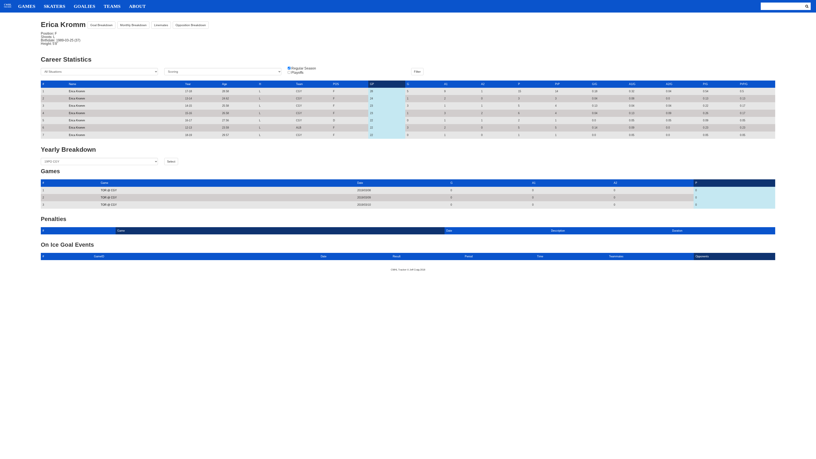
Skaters (54, 6)
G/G (594, 84)
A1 (446, 84)
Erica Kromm (77, 91)
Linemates (161, 25)
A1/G (632, 84)
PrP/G (744, 84)
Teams (112, 6)
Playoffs (297, 72)
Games (26, 6)
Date (360, 182)
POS (336, 84)
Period (469, 256)
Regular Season (303, 68)
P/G (705, 84)
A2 (482, 84)
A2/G (669, 84)
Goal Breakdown (101, 25)
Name (72, 84)
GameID (99, 256)
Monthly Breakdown (133, 25)
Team (299, 84)
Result (397, 256)
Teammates (616, 256)
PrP (557, 84)
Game (104, 182)
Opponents (702, 256)
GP (372, 84)
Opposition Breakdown (191, 25)
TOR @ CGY (109, 190)
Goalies (84, 6)
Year (188, 84)
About (137, 6)
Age (224, 84)
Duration (677, 230)
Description (558, 230)
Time (540, 256)
